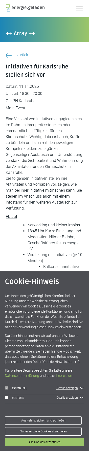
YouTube (18, 398)
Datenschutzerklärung (22, 376)
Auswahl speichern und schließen (43, 420)
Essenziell (19, 388)
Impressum (64, 376)
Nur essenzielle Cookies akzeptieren (43, 431)
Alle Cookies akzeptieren (44, 442)
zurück (22, 55)
